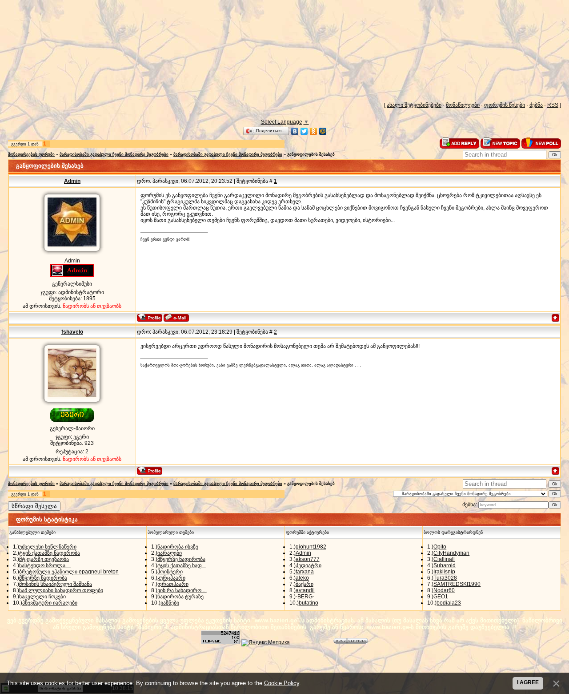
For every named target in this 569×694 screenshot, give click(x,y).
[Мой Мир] (323, 131)
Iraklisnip (444, 572)
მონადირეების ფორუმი (31, 154)
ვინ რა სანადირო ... (182, 590)
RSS (552, 105)
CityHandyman (451, 553)
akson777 (308, 559)
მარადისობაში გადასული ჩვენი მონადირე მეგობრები (114, 154)
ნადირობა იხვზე (177, 547)
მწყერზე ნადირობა (43, 578)
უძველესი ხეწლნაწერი (47, 547)
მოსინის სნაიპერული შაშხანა (55, 584)
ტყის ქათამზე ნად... (181, 565)
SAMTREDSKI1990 (457, 584)
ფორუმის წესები (504, 105)
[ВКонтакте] (295, 131)
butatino (308, 603)
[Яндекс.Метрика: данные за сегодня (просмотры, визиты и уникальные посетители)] (265, 642)
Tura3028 (445, 578)
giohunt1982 (311, 547)
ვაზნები (169, 603)
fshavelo (72, 332)
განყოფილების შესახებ (311, 154)
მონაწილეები (463, 105)
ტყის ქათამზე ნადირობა (49, 553)
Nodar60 (444, 590)
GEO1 (440, 596)
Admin (72, 181)
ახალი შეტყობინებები (414, 105)
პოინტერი (170, 572)
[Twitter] (304, 131)
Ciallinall (444, 559)
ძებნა (536, 105)
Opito (439, 547)
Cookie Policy (281, 683)
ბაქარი (304, 584)
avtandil (305, 590)
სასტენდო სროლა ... (45, 565)
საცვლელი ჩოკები (42, 596)
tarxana (305, 572)
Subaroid (444, 565)
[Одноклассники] (313, 131)
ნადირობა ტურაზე (180, 596)
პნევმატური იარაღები (49, 603)
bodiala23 (449, 603)
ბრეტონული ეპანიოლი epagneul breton (69, 572)
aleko (302, 578)
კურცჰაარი (171, 578)
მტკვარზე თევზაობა (44, 559)
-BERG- (305, 596)
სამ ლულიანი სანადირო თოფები (61, 590)
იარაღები (169, 553)
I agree (528, 682)
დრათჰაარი (172, 584)
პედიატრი (308, 565)
